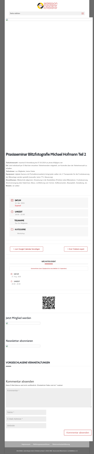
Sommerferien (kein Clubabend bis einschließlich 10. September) (49, 268)
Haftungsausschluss (41, 444)
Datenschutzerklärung (61, 444)
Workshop (21, 233)
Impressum (26, 444)
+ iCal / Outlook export (75, 249)
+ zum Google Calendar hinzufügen (26, 249)
